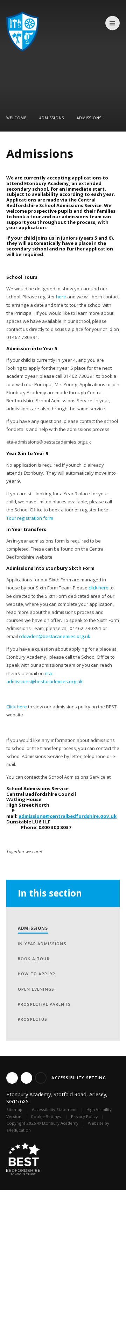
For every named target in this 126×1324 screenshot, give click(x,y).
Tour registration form (29, 518)
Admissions (51, 117)
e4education (18, 1130)
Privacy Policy (84, 1116)
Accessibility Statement (54, 1109)
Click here (16, 706)
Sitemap (14, 1109)
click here (98, 588)
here (61, 296)
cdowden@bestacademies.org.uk (54, 636)
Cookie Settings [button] (46, 1116)
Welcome (16, 117)
